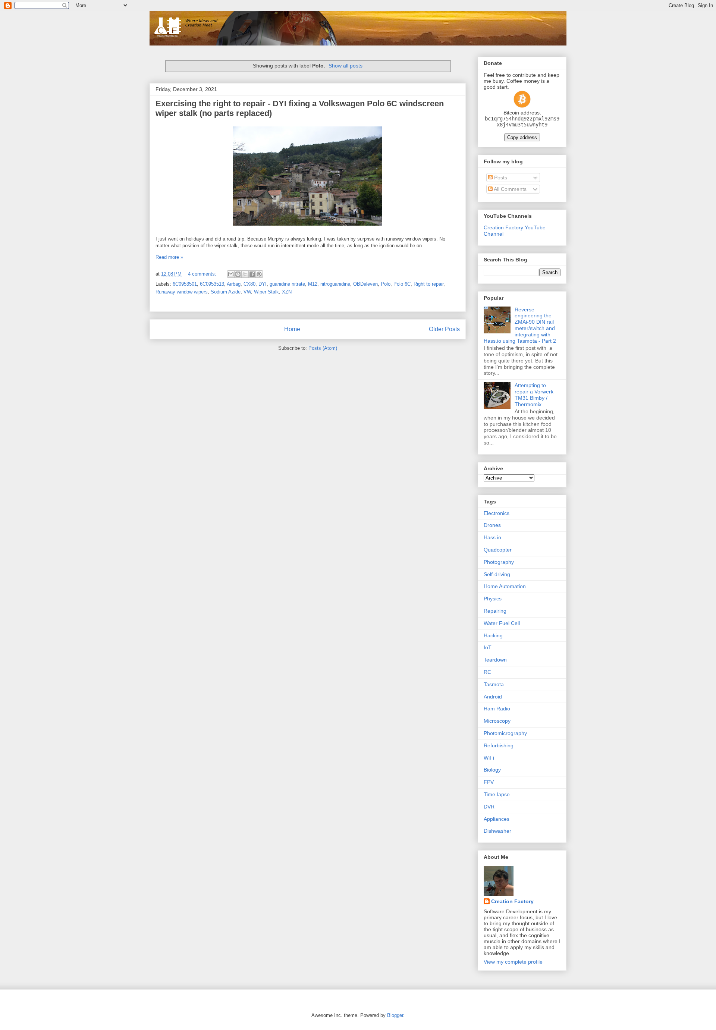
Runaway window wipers (182, 292)
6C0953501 (185, 284)
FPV (489, 782)
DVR (489, 807)
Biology (492, 770)
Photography (499, 562)
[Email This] (231, 274)
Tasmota (494, 684)
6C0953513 (212, 284)
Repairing (495, 611)
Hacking (493, 635)
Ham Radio (497, 709)
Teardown (495, 660)
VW (247, 292)
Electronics (496, 513)
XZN (287, 292)
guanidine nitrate (287, 284)
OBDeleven (365, 284)
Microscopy (497, 721)
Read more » (169, 257)
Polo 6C (402, 284)
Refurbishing (499, 745)
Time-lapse (497, 794)
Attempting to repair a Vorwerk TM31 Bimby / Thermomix (534, 394)
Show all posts (345, 66)
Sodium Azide (226, 292)
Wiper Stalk (266, 292)
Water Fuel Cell (502, 623)
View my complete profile (513, 962)
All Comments (510, 189)
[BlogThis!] (238, 274)
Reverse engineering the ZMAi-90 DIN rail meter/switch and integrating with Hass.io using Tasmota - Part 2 (520, 325)
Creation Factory (512, 901)
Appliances (496, 819)
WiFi (489, 758)
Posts (500, 177)
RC (487, 672)
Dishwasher (497, 831)
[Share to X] (245, 274)
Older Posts (444, 329)
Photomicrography (505, 733)
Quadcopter (498, 550)
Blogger (395, 1015)
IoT (488, 647)
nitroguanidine (335, 284)
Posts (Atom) (322, 348)
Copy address (522, 137)
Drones (492, 525)
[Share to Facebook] (252, 274)
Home (292, 329)
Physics (493, 599)
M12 (312, 284)
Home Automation (505, 586)
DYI (262, 284)
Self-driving (497, 574)
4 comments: (203, 274)
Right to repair (428, 284)
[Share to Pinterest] (259, 274)
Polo (385, 284)
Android (493, 697)
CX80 (249, 284)
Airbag (234, 284)
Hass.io (492, 537)
